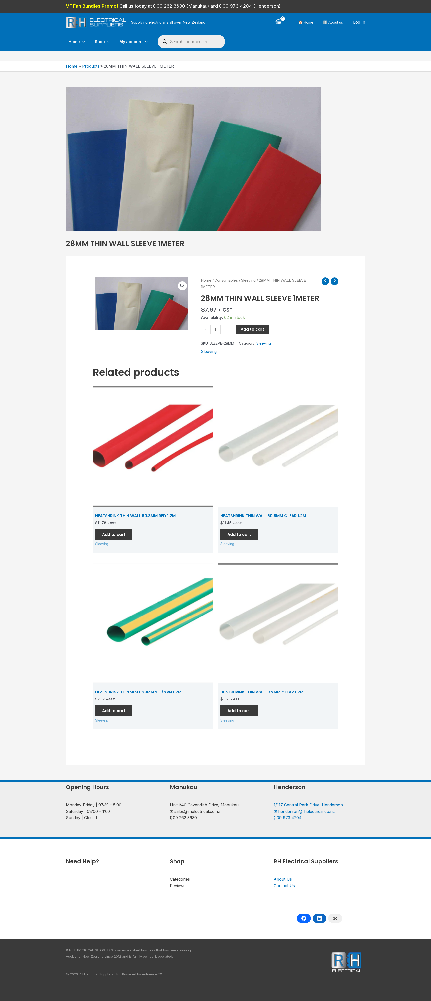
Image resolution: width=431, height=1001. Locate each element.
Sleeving (248, 280)
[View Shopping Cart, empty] (278, 22)
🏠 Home (305, 22)
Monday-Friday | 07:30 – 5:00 (93, 804)
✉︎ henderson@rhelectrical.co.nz (304, 811)
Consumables (226, 280)
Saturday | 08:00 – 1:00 (88, 811)
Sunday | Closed (81, 817)
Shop (100, 41)
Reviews (177, 885)
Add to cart (252, 329)
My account (131, 41)
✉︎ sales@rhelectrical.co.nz (195, 811)
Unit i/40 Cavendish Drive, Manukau (204, 804)
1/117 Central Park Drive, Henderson (308, 804)
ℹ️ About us (333, 22)
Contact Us (284, 885)
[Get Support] (335, 918)
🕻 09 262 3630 (183, 817)
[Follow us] (304, 918)
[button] (82, 42)
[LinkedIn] (319, 918)
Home (74, 41)
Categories (180, 879)
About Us (283, 879)
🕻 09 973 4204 (288, 817)
